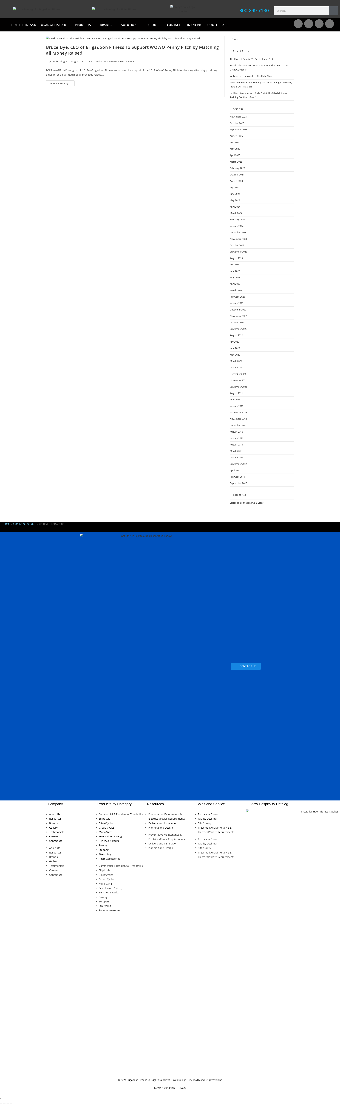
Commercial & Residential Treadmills (121, 814)
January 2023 (236, 303)
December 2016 (238, 425)
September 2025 (238, 129)
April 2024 (235, 206)
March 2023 (236, 290)
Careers (53, 836)
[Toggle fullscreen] (4, 1103)
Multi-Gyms (105, 832)
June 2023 (235, 271)
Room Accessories (109, 858)
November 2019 (238, 412)
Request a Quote (208, 814)
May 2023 (235, 277)
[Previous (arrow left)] (1, 1107)
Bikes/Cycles (106, 823)
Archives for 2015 (24, 524)
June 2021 (235, 399)
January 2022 (236, 367)
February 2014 (237, 476)
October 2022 (237, 322)
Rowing (103, 845)
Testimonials (56, 832)
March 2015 (236, 451)
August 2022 (236, 335)
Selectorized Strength (111, 836)
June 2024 (235, 193)
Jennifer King (57, 61)
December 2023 (238, 232)
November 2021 (238, 380)
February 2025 (237, 168)
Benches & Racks (109, 841)
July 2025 (234, 142)
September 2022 (238, 328)
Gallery (53, 827)
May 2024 (235, 200)
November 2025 (238, 116)
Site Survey (204, 823)
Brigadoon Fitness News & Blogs (115, 61)
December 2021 (238, 373)
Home (7, 524)
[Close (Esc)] (11, 1103)
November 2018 (238, 418)
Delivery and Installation (162, 823)
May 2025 (235, 148)
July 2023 (234, 264)
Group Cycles (106, 827)
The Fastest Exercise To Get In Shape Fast (251, 59)
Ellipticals (104, 818)
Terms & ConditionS (165, 1088)
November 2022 (238, 316)
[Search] (333, 10)
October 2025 (237, 123)
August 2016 (236, 431)
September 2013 (238, 483)
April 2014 (235, 470)
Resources (55, 818)
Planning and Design (160, 827)
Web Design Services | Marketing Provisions (197, 1080)
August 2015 (236, 444)
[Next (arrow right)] (4, 1107)
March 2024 (236, 213)
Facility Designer (207, 818)
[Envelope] (298, 23)
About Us (54, 814)
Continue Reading (62, 82)
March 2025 (236, 161)
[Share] (7, 1103)
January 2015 (236, 457)
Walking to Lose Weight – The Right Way (251, 76)
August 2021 (236, 393)
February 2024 (237, 219)
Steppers (104, 850)
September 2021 (238, 386)
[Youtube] (308, 23)
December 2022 (238, 309)
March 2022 (236, 361)
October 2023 (237, 245)
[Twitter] (329, 23)
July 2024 (234, 187)
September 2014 (238, 463)
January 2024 (236, 226)
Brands (53, 823)
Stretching (105, 854)
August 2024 (236, 181)
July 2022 (234, 341)
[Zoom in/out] (1, 1103)
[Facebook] (319, 23)
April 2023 (235, 283)
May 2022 (235, 354)
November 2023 (238, 238)
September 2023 (238, 251)
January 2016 (236, 438)
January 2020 (236, 406)
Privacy (182, 1088)
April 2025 (235, 155)
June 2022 (235, 348)
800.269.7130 (254, 10)
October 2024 (237, 174)
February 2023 (237, 296)
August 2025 (236, 135)
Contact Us (55, 841)
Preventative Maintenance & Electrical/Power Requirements (166, 816)
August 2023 (236, 258)
